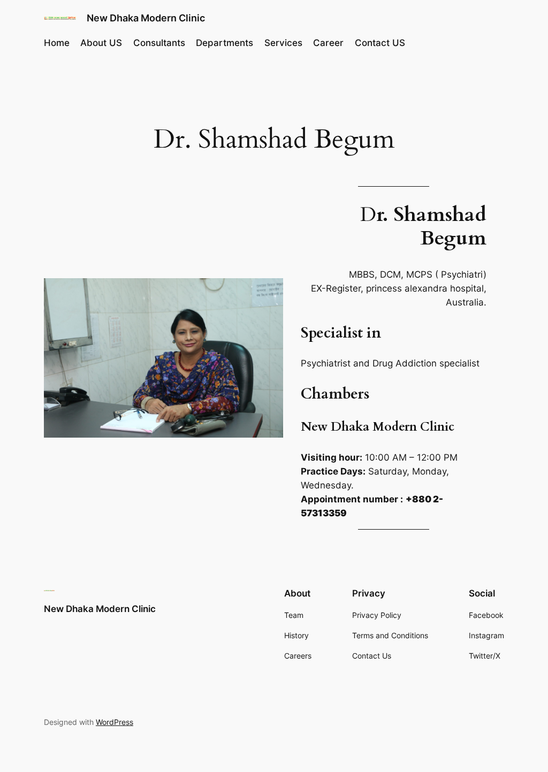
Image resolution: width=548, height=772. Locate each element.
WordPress (114, 722)
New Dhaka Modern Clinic (146, 18)
